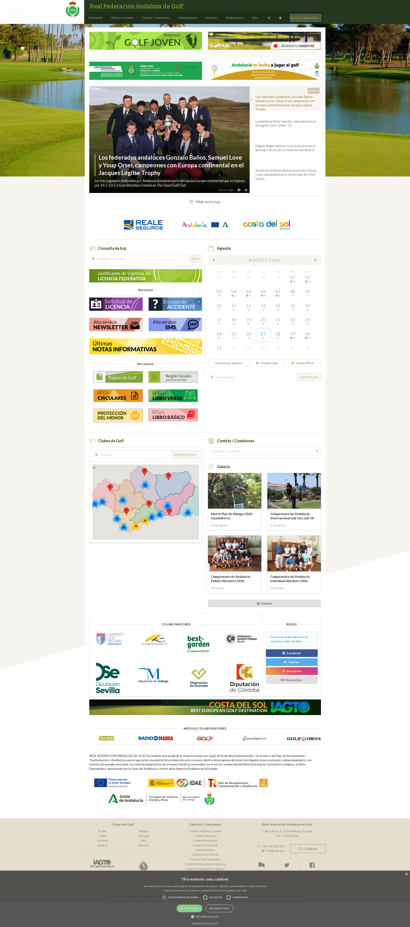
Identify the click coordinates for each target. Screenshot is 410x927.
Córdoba (102, 840)
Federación (95, 17)
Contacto (310, 849)
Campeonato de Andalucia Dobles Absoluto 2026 (230, 578)
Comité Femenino (205, 836)
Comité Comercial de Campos (205, 868)
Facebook (294, 653)
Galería (266, 603)
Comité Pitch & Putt (205, 854)
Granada (143, 836)
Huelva (102, 845)
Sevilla (102, 831)
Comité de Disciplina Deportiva (205, 864)
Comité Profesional (205, 845)
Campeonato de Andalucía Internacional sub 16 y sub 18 (292, 516)
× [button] (406, 874)
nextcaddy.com (309, 377)
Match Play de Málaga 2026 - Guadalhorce (232, 516)
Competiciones (188, 17)
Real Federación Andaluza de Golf (136, 6)
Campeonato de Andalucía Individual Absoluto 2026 (290, 578)
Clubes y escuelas (122, 17)
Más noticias (208, 201)
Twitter (293, 662)
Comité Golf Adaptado (205, 859)
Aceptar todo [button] (189, 908)
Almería (143, 845)
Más (255, 17)
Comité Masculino (205, 840)
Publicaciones (235, 17)
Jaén (143, 840)
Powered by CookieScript (205, 923)
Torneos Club (269, 363)
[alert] (205, 899)
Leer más (241, 890)
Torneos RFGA (304, 363)
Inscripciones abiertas (228, 363)
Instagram (294, 671)
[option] (169, 139)
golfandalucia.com (185, 454)
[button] (144, 472)
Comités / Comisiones (156, 17)
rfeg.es (195, 258)
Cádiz (102, 836)
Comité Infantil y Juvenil (205, 831)
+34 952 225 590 (273, 846)
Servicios (211, 17)
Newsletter (294, 680)
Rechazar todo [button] (219, 908)
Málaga (143, 831)
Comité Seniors (205, 850)
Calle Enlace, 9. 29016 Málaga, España (287, 831)
